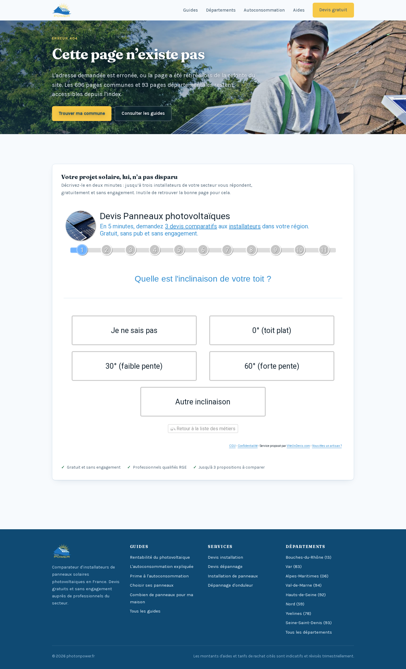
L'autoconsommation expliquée (161, 566)
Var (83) (294, 566)
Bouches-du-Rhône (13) (308, 557)
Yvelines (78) (298, 613)
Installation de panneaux (233, 576)
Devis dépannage (225, 566)
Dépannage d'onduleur (230, 585)
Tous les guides (145, 611)
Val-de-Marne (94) (304, 585)
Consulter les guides (143, 113)
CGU (232, 445)
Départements (221, 10)
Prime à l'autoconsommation (159, 576)
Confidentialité (248, 445)
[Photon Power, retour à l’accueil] (62, 10)
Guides (190, 10)
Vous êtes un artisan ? (327, 445)
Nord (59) (295, 604)
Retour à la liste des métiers (205, 428)
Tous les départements (309, 632)
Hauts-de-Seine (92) (306, 594)
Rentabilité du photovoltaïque (160, 557)
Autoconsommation (264, 10)
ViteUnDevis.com (298, 445)
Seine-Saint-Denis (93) (309, 622)
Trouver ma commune (82, 113)
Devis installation (225, 557)
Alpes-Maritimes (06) (307, 576)
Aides (299, 10)
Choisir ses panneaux (152, 585)
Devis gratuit (333, 9)
